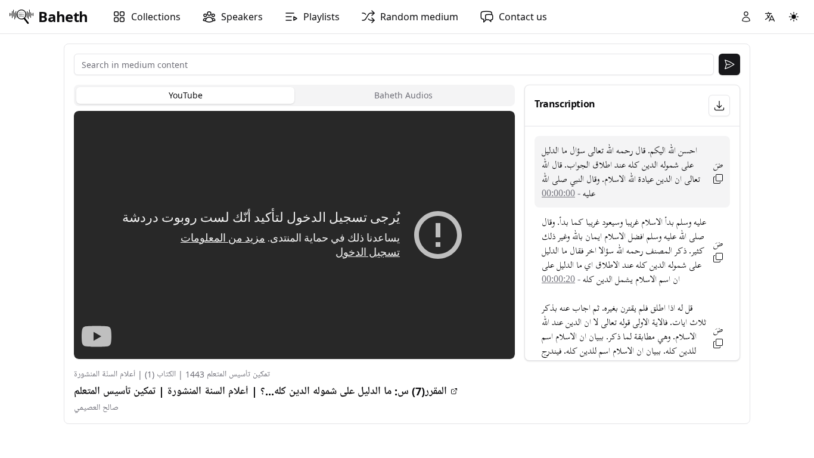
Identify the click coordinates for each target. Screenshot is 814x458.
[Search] (729, 64)
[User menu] (746, 16)
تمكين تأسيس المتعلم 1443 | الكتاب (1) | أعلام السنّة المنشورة (172, 374)
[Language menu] (770, 16)
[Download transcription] (719, 105)
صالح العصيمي (96, 407)
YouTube (186, 95)
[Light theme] (793, 16)
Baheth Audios (403, 95)
